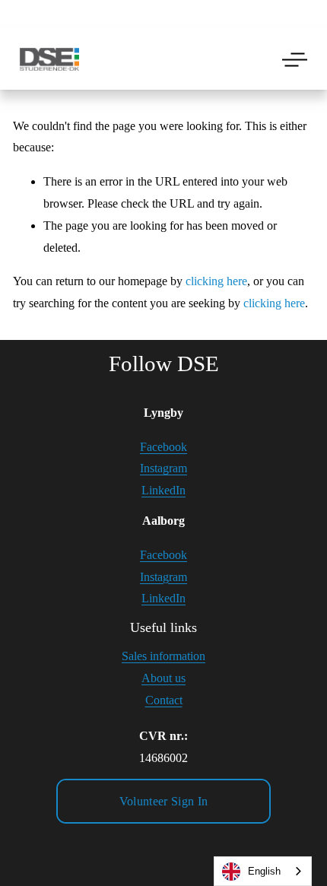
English (264, 871)
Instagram (163, 468)
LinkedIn (163, 490)
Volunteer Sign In (163, 801)
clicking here (216, 281)
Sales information (163, 655)
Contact (164, 700)
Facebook (163, 446)
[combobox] (263, 871)
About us (163, 678)
